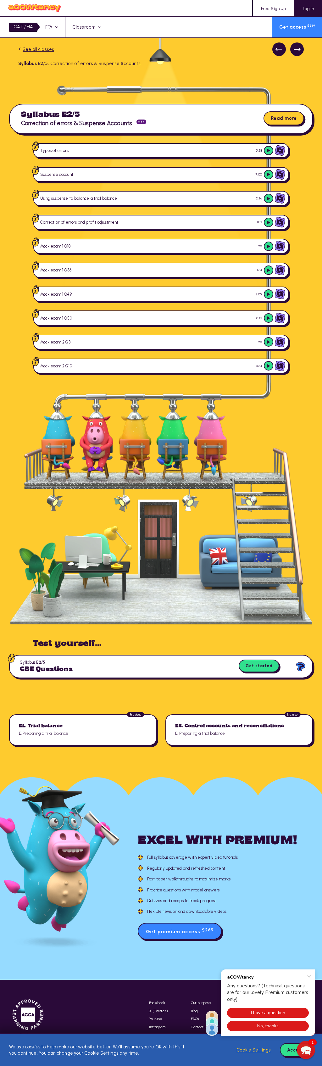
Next (297, 49)
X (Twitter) (158, 1011)
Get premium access (180, 931)
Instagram (157, 1027)
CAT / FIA (23, 27)
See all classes (38, 49)
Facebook (157, 1003)
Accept (295, 1050)
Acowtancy (34, 8)
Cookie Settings (253, 1050)
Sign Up (273, 8)
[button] (306, 1050)
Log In (308, 8)
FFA (49, 27)
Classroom (84, 27)
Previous (279, 49)
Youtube (155, 1019)
